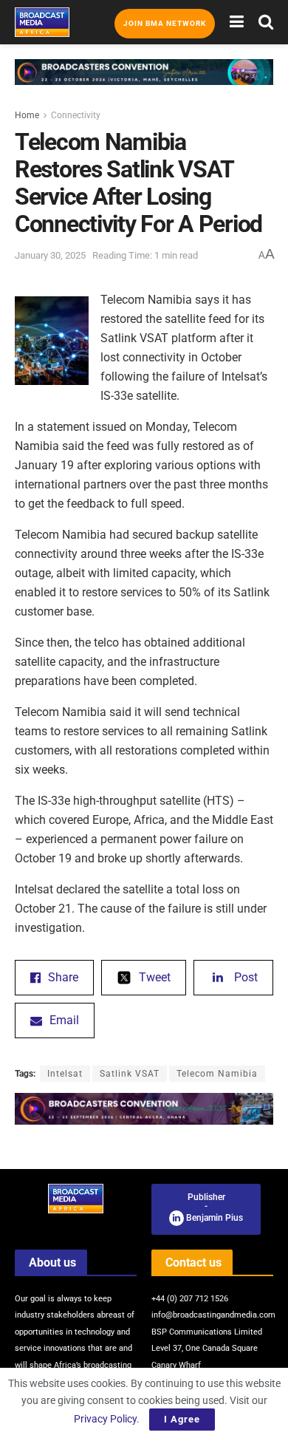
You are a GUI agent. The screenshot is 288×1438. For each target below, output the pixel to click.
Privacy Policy (105, 1419)
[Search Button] (265, 22)
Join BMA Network (164, 23)
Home (27, 115)
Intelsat (65, 1074)
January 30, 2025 (50, 255)
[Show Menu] (237, 22)
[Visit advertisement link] (144, 83)
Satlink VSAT (130, 1074)
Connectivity (75, 115)
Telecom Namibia (217, 1074)
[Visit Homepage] (42, 22)
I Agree (182, 1419)
